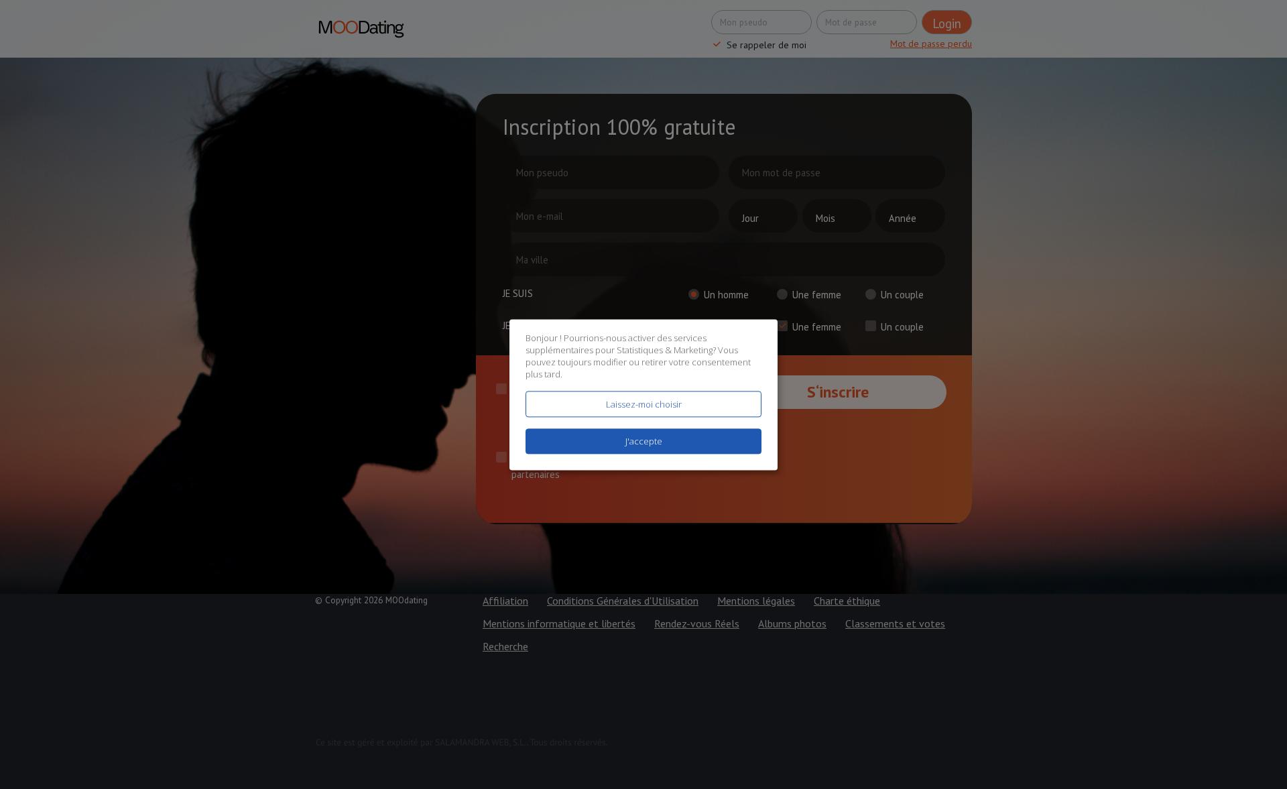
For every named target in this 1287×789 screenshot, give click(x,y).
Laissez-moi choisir (644, 404)
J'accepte (643, 441)
